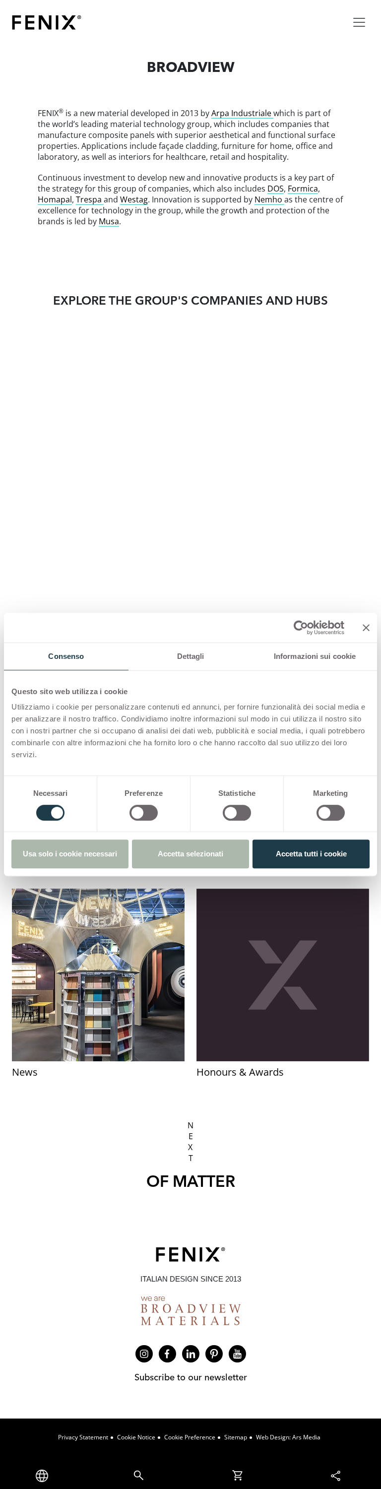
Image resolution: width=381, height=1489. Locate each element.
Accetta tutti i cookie (311, 853)
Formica (303, 188)
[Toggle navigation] (359, 22)
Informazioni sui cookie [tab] (315, 656)
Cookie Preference (189, 1437)
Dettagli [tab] (190, 656)
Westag (134, 199)
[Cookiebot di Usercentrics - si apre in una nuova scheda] (300, 627)
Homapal (55, 199)
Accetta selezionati (190, 853)
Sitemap (235, 1437)
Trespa (90, 199)
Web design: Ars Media (288, 1437)
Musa (109, 221)
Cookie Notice (136, 1437)
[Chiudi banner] (366, 627)
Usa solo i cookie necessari (70, 853)
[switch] (143, 813)
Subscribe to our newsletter (190, 1377)
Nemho (269, 199)
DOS (275, 188)
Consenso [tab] (66, 656)
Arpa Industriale (242, 113)
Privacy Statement (83, 1437)
